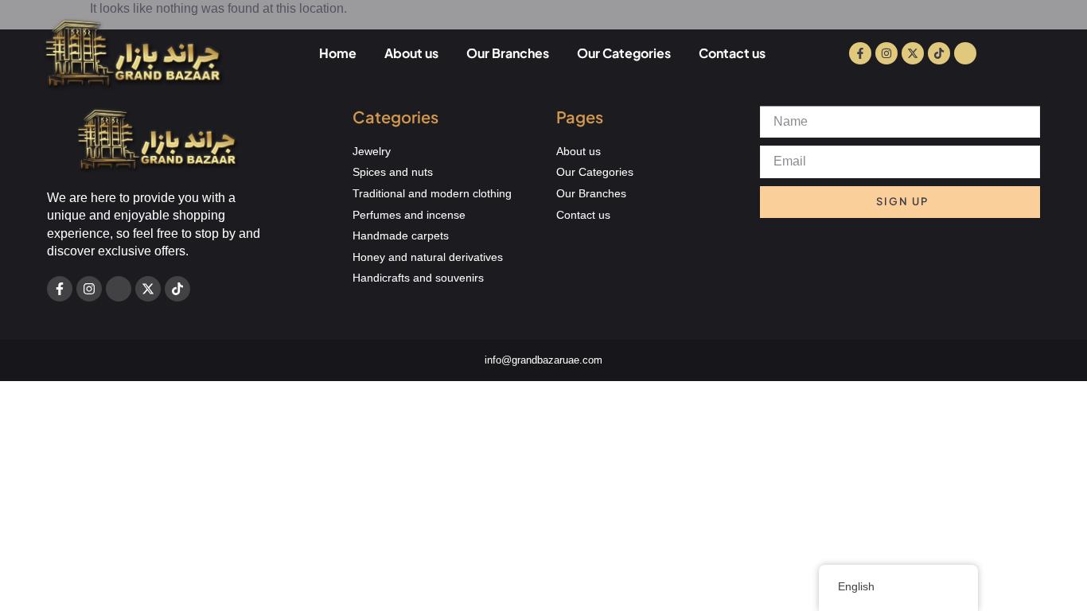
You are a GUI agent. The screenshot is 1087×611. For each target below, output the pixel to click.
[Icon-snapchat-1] (965, 53)
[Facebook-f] (860, 53)
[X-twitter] (913, 53)
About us (411, 53)
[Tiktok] (939, 53)
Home (337, 53)
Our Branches (507, 53)
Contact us (732, 53)
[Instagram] (886, 53)
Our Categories (624, 53)
